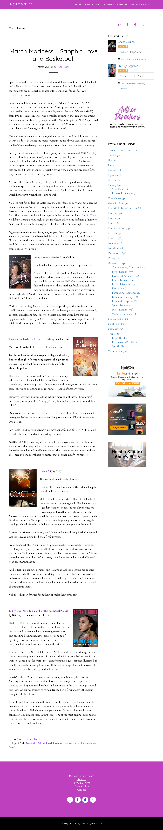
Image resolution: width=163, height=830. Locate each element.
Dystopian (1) (115, 175)
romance (67, 742)
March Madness (54, 742)
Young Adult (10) (117, 351)
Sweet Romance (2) (122, 309)
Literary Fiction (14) (119, 228)
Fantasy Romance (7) (123, 193)
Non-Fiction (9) (116, 248)
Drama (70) (114, 170)
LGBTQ (41, 742)
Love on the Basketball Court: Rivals (30, 339)
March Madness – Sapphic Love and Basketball (53, 54)
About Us (81, 779)
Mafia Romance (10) (123, 280)
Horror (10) (114, 218)
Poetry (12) (114, 258)
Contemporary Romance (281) (128, 267)
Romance (141, 59)
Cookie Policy (81, 786)
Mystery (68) (115, 238)
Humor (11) (114, 223)
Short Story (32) (116, 323)
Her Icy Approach (128, 66)
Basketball (30, 742)
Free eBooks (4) (116, 198)
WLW (12, 746)
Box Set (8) (114, 160)
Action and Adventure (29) (123, 150)
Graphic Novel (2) (118, 203)
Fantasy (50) (114, 185)
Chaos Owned (126, 42)
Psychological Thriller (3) (125, 342)
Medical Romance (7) (124, 284)
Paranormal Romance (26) (126, 292)
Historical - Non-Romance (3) (124, 208)
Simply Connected (45, 256)
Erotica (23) (114, 180)
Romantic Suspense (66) (125, 301)
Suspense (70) (115, 328)
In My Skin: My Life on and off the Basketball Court (38, 610)
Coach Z (44, 470)
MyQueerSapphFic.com (81, 776)
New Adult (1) (119, 288)
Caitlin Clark (89, 215)
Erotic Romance (128, 59)
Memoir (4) (114, 233)
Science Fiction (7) (118, 318)
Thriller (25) (114, 333)
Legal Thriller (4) (121, 338)
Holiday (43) (115, 213)
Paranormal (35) (117, 253)
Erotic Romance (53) (123, 271)
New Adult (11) (116, 243)
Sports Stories (88, 742)
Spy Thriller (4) (120, 346)
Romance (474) (116, 263)
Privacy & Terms (81, 782)
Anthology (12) (116, 155)
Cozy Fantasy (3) (121, 189)
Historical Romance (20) (125, 276)
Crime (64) (114, 165)
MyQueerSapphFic (20, 4)
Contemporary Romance (132, 83)
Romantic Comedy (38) (125, 297)
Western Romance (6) (124, 313)
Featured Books (32, 739)
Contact (81, 789)
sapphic (76, 742)
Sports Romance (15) (123, 305)
